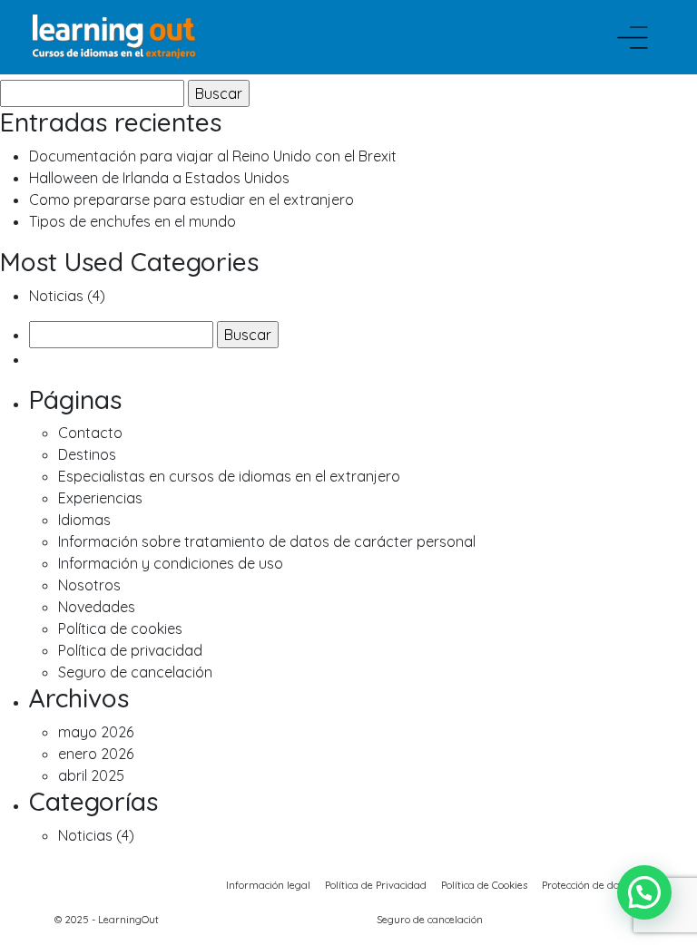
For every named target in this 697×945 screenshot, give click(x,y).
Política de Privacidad (376, 885)
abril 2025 (91, 775)
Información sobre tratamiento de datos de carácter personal (267, 541)
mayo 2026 (95, 732)
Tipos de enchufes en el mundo (132, 221)
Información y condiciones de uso (170, 563)
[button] (644, 892)
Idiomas (84, 520)
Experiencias (100, 498)
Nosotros (89, 585)
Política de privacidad (130, 650)
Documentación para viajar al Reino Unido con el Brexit (213, 156)
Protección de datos (587, 885)
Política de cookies (120, 628)
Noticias (56, 296)
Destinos (87, 454)
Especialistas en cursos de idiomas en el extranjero (229, 476)
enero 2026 (95, 754)
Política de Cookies (484, 885)
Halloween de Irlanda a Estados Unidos (159, 178)
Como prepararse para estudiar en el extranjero (191, 199)
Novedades (96, 607)
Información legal (268, 885)
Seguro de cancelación (135, 672)
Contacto (90, 433)
